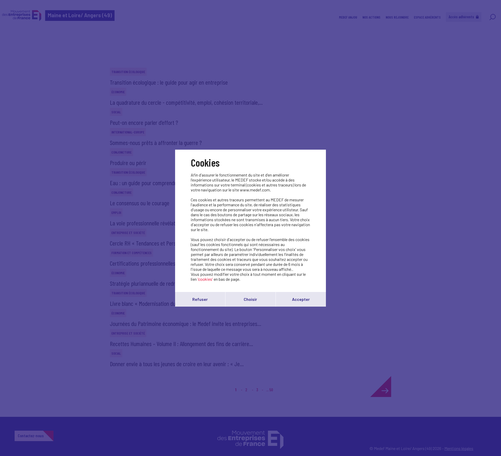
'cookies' (205, 279)
